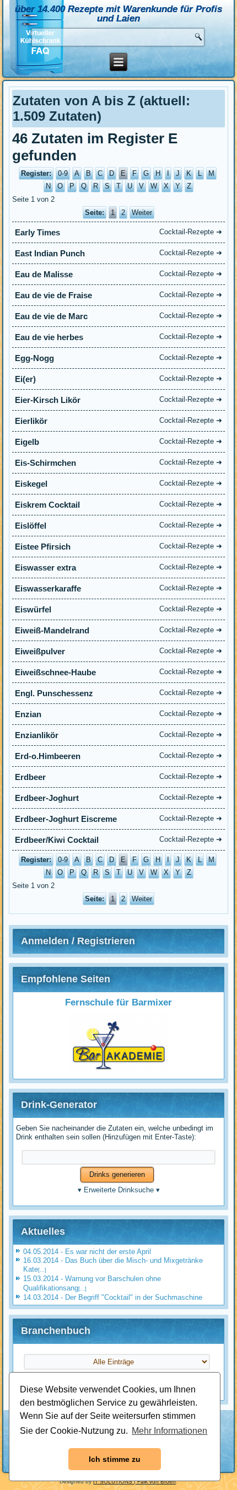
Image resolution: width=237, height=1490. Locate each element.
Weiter (142, 212)
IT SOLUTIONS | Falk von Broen (134, 1481)
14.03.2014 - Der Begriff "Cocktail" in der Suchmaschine (112, 1297)
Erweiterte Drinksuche (119, 1190)
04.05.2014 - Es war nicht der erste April (87, 1251)
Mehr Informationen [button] (169, 1430)
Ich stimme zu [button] (115, 1459)
